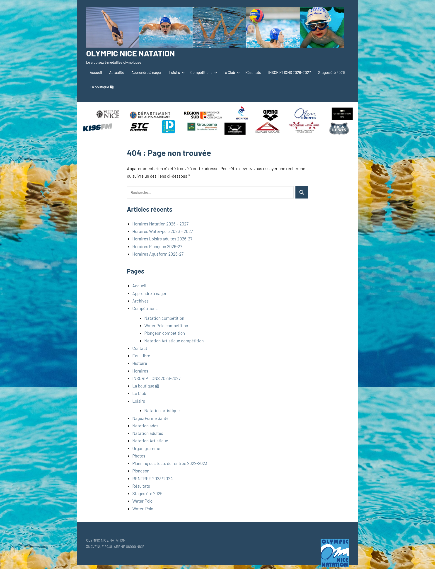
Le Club (229, 72)
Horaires (140, 370)
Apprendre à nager (146, 72)
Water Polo (142, 501)
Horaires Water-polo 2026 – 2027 (162, 231)
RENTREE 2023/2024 (152, 478)
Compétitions (201, 72)
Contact (139, 348)
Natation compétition (164, 318)
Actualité (116, 72)
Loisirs (174, 72)
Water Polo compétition (166, 325)
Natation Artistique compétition (174, 340)
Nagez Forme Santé (150, 418)
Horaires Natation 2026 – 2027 (160, 223)
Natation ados (145, 425)
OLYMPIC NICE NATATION (130, 53)
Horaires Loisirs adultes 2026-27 (162, 238)
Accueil (96, 72)
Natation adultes (147, 433)
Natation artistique (162, 410)
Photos (138, 455)
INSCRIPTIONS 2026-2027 (289, 72)
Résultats (253, 72)
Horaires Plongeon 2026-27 (157, 246)
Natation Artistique (150, 440)
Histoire (139, 363)
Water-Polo (142, 508)
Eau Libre (141, 355)
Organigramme (146, 448)
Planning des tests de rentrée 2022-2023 (169, 463)
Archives (140, 300)
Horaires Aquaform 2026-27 (158, 254)
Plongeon (140, 470)
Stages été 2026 (331, 72)
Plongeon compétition (164, 333)
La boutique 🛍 (102, 87)
